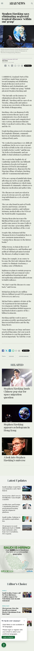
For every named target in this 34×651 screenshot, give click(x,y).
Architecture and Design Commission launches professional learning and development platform (11, 508)
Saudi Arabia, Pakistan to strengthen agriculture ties (11, 519)
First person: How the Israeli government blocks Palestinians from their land (11, 611)
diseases (11, 356)
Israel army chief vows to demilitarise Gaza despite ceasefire (11, 498)
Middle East (5, 606)
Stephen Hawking (23, 356)
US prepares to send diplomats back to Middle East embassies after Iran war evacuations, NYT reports (11, 530)
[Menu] (2, 3)
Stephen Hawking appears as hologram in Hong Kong (17, 427)
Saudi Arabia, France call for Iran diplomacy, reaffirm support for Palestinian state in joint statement (11, 597)
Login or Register (8, 637)
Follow (28, 66)
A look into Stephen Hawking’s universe (14, 459)
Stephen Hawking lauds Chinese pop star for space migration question (17, 393)
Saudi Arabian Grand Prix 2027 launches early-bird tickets (11, 489)
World (4, 590)
